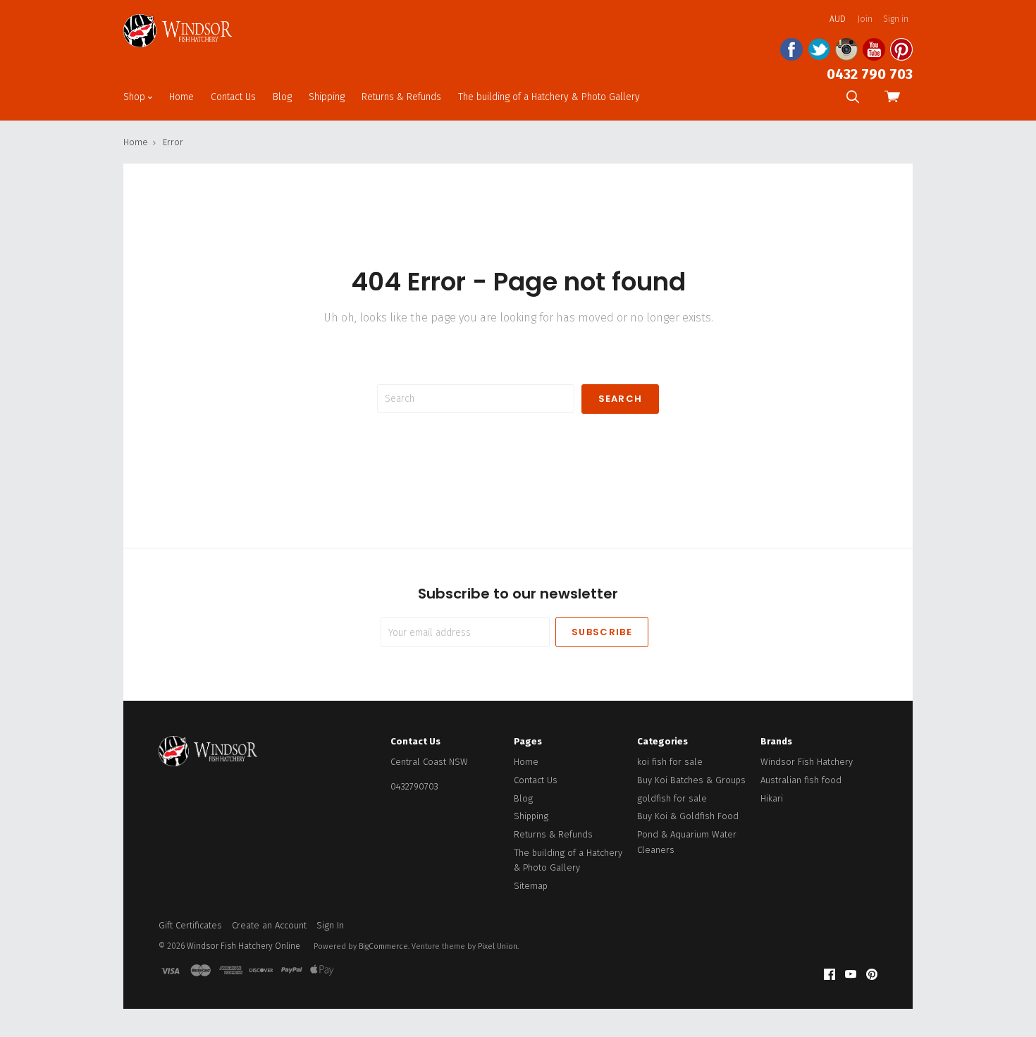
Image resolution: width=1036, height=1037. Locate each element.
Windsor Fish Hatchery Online (243, 946)
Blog (282, 97)
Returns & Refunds (401, 97)
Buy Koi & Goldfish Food (688, 816)
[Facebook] (829, 974)
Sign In (330, 925)
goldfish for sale (672, 798)
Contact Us (233, 97)
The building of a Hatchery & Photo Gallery (549, 97)
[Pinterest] (871, 974)
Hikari (771, 798)
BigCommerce (383, 946)
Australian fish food (800, 780)
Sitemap (531, 885)
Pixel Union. (498, 946)
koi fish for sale (670, 761)
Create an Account (269, 925)
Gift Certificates (190, 925)
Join (865, 19)
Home (181, 97)
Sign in (895, 19)
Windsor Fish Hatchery (806, 761)
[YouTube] (850, 974)
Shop (135, 97)
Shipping (327, 97)
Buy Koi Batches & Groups (691, 780)
